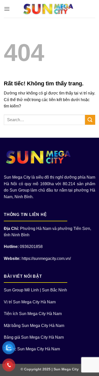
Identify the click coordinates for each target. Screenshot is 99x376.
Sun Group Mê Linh (21, 290)
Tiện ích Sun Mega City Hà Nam (33, 313)
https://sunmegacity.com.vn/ (46, 258)
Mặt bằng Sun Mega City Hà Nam (34, 325)
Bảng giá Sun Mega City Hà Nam (34, 337)
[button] (7, 9)
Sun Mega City (66, 369)
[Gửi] (90, 120)
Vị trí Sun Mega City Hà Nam (30, 302)
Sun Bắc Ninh (54, 290)
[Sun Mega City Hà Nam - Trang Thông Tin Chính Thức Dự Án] (49, 9)
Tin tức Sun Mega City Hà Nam (32, 349)
